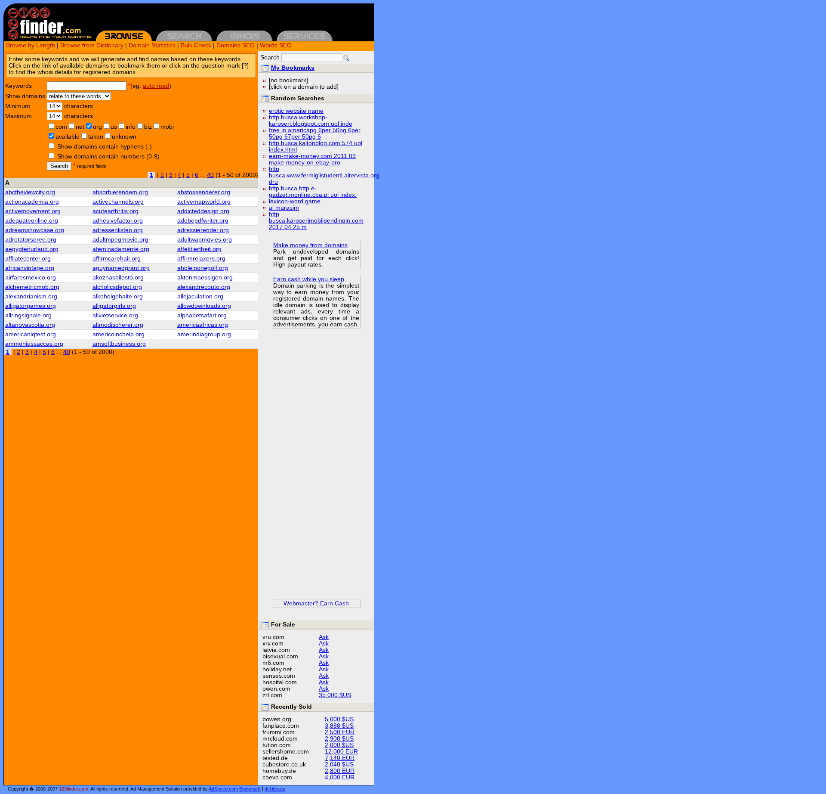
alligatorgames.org (30, 306)
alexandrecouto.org (203, 287)
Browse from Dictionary (91, 45)
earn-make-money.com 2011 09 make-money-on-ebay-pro (312, 159)
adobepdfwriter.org (202, 220)
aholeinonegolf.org (202, 268)
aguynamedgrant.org (121, 268)
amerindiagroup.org (204, 334)
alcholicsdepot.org (117, 287)
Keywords (18, 86)
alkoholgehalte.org (117, 296)
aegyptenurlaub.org (32, 249)
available (67, 136)
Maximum (18, 116)
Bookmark (250, 788)
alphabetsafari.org (202, 315)
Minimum (17, 106)
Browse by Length (30, 45)
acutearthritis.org (115, 211)
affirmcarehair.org (116, 258)
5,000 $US (339, 719)
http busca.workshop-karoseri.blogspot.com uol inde (310, 120)
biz (148, 127)
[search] (346, 58)
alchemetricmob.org (32, 287)
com (61, 127)
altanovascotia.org (30, 325)
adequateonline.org (31, 220)
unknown (124, 136)
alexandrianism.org (31, 296)
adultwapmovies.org (204, 239)
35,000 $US (335, 695)
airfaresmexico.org (30, 277)
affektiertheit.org (199, 249)
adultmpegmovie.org (120, 239)
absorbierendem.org (120, 192)
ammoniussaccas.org (34, 344)
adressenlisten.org (117, 230)
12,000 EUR (341, 751)
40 (210, 175)
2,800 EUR (339, 771)
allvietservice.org (115, 315)
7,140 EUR (339, 758)
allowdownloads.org (204, 306)
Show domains (25, 96)
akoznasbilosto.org (118, 277)
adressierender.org (203, 230)
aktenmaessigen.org (205, 277)
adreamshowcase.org (34, 230)
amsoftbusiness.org (119, 344)
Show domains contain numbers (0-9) (108, 156)
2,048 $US (339, 764)
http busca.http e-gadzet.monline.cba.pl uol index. (313, 191)
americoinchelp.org (118, 334)
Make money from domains (310, 245)
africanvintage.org (29, 268)
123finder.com (73, 788)
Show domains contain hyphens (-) (104, 146)
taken (95, 136)
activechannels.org (118, 201)
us (114, 127)
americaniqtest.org (30, 334)
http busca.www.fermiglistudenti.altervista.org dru (324, 175)
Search (59, 166)
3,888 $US (339, 726)
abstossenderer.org (203, 192)
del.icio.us (275, 788)
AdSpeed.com (223, 788)
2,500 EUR (339, 732)
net (80, 127)
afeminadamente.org (120, 249)
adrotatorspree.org (30, 239)
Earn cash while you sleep (308, 279)
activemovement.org (33, 211)
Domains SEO (235, 45)
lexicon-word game (295, 201)
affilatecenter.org (28, 258)
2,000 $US (339, 745)
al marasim (284, 208)
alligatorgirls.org (114, 306)
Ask (324, 637)
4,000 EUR (339, 777)
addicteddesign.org (203, 211)
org (97, 127)
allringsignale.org (28, 315)
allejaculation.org (200, 296)
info (131, 127)
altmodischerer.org (117, 325)
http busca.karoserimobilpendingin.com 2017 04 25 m (316, 220)
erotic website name (296, 111)
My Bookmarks (292, 68)
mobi (167, 127)
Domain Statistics (152, 45)
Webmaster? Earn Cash (316, 603)
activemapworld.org (204, 201)
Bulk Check (196, 45)
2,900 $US (339, 738)
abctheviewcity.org (30, 192)
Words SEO (276, 45)
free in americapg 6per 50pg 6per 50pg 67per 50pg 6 (315, 133)
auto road (156, 86)
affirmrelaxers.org (201, 258)
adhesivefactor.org (117, 220)
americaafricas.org (202, 325)
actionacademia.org (32, 201)
